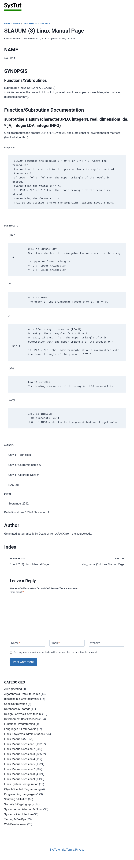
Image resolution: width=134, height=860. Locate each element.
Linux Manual (13, 38)
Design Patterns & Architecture (23, 714)
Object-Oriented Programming (22, 789)
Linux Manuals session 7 (19, 769)
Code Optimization (15, 704)
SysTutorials (57, 849)
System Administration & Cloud (23, 809)
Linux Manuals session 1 (19, 744)
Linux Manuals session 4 (19, 759)
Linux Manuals (12, 24)
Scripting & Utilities (15, 799)
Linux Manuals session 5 (19, 764)
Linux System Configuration (21, 784)
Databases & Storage (17, 709)
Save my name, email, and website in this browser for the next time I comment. (56, 652)
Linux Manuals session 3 (36, 24)
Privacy (79, 849)
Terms (70, 849)
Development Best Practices (21, 719)
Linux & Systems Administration (24, 734)
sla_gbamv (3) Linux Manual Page (103, 561)
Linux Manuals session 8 (19, 774)
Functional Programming (19, 724)
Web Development (15, 824)
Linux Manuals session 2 (19, 749)
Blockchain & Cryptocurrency (21, 699)
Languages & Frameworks (20, 729)
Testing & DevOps (15, 819)
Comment (17, 592)
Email (55, 643)
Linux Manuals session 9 (19, 779)
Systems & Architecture (18, 814)
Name (15, 643)
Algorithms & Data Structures (22, 694)
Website (95, 643)
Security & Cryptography (19, 804)
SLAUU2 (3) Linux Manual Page (29, 561)
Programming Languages (20, 794)
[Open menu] (126, 7)
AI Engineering (13, 689)
